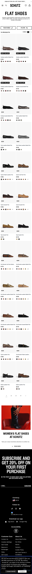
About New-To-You (20, 539)
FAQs (3, 552)
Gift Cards (4, 554)
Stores (17, 544)
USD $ (17, 500)
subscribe (27, 486)
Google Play (23, 521)
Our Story (18, 542)
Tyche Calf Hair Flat (21, 174)
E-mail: (3, 486)
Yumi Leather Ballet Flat (21, 116)
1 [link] (6, 396)
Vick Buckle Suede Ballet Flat (23, 324)
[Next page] (26, 396)
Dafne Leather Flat (5, 384)
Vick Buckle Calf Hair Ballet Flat (8, 264)
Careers (17, 547)
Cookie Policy (19, 550)
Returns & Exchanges (4, 548)
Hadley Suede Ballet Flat (22, 86)
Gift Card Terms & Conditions (20, 553)
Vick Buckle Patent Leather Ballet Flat (23, 354)
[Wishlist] (26, 5)
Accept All (22, 571)
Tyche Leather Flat (5, 354)
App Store (11, 521)
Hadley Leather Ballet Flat (7, 57)
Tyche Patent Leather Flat (7, 174)
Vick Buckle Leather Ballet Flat (23, 264)
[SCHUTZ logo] (15, 5)
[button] (5, 5)
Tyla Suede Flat (4, 235)
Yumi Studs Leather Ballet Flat (23, 145)
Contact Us (4, 539)
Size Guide (4, 544)
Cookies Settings (6, 542)
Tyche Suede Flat (5, 204)
